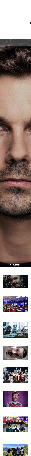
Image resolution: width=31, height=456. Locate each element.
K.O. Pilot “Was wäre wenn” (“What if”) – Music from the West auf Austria (14, 413)
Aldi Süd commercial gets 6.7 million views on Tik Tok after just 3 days (15, 272)
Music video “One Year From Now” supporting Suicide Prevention (14, 343)
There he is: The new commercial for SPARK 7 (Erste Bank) (15, 388)
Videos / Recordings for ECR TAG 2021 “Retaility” (14, 294)
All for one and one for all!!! (13, 365)
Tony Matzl (15, 264)
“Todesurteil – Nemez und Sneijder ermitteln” (14, 319)
